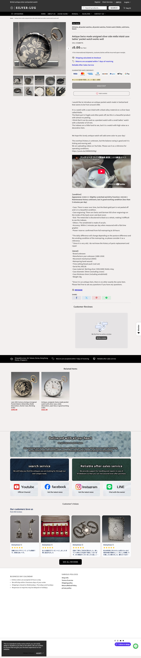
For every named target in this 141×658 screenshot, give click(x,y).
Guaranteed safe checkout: (83, 70)
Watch (74, 29)
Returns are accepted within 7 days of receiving (94, 61)
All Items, (75, 27)
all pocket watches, (85, 27)
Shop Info (65, 578)
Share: (74, 294)
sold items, (125, 27)
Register (97, 2)
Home (11, 18)
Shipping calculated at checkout (88, 57)
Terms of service (67, 580)
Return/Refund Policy (69, 585)
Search (114, 8)
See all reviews (70, 562)
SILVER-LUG (23, 7)
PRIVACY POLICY (28, 653)
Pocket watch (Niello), (113, 27)
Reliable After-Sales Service (83, 65)
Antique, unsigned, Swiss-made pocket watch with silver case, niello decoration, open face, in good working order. (55, 405)
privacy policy (66, 588)
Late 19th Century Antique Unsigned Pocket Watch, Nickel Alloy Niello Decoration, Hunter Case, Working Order (24, 405)
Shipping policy (67, 583)
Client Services (107, 2)
